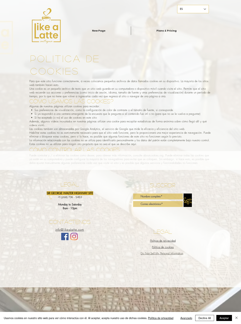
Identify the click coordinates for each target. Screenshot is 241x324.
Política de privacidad (160, 318)
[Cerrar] (236, 318)
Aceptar (224, 318)
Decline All (204, 318)
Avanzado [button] (186, 318)
